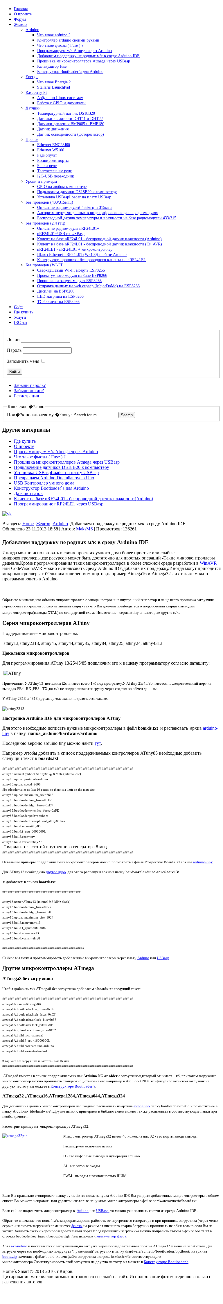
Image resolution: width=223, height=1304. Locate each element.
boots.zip (9, 1256)
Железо (20, 24)
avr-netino (142, 1106)
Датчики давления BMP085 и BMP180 (70, 124)
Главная (21, 9)
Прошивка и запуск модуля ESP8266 (69, 281)
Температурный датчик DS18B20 (66, 113)
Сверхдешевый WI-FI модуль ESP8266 (71, 270)
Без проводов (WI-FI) (45, 265)
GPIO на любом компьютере (62, 186)
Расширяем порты (53, 160)
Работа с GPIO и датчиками (61, 103)
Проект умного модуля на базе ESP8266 (72, 275)
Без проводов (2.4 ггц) (45, 223)
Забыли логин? (29, 390)
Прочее (32, 139)
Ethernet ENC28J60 (53, 145)
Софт (18, 307)
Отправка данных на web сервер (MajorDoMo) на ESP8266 (88, 286)
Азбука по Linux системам (60, 98)
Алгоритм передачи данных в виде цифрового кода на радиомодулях (97, 213)
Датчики (33, 108)
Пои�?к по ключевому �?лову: (39, 414)
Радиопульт (47, 155)
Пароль (14, 350)
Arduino (32, 30)
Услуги (20, 317)
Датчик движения (53, 129)
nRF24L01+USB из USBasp (60, 234)
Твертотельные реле (54, 171)
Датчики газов (28, 493)
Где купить (23, 312)
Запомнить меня (23, 361)
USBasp (163, 958)
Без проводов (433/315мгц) (49, 202)
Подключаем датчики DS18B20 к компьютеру (77, 192)
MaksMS (84, 528)
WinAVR (208, 563)
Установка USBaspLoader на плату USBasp (74, 197)
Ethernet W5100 (50, 150)
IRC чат (20, 322)
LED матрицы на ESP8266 (60, 296)
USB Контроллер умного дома (44, 482)
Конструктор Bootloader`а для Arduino (70, 71)
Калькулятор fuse (51, 66)
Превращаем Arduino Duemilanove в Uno (54, 477)
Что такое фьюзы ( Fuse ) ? (60, 45)
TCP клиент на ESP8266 (58, 301)
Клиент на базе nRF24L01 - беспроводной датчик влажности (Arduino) (99, 239)
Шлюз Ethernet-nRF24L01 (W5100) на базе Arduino (82, 254)
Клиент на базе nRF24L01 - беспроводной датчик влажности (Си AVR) (99, 244)
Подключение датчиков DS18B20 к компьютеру (61, 467)
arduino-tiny (203, 862)
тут (98, 743)
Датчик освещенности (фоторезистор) (70, 134)
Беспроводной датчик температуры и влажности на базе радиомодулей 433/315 (106, 218)
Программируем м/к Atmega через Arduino (74, 51)
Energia (32, 77)
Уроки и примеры (41, 181)
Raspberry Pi (36, 92)
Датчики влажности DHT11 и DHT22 (70, 118)
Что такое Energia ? (54, 82)
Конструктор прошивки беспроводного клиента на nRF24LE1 (91, 260)
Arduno (143, 958)
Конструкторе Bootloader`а (73, 1086)
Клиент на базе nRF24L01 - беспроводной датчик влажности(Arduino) (83, 498)
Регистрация (26, 395)
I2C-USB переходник (55, 176)
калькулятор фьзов (111, 1236)
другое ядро (56, 872)
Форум (20, 19)
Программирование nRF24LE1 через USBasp (58, 503)
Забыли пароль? (30, 385)
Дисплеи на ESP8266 (55, 291)
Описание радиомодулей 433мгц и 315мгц (74, 207)
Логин (13, 339)
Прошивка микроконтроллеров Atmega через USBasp (83, 61)
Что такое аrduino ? (53, 35)
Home (28, 523)
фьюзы (76, 1226)
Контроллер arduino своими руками (68, 40)
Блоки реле (47, 166)
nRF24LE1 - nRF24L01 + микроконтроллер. (75, 249)
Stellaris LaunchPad (53, 87)
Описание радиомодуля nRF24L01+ (68, 228)
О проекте (23, 14)
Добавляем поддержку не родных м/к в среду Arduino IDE (88, 56)
